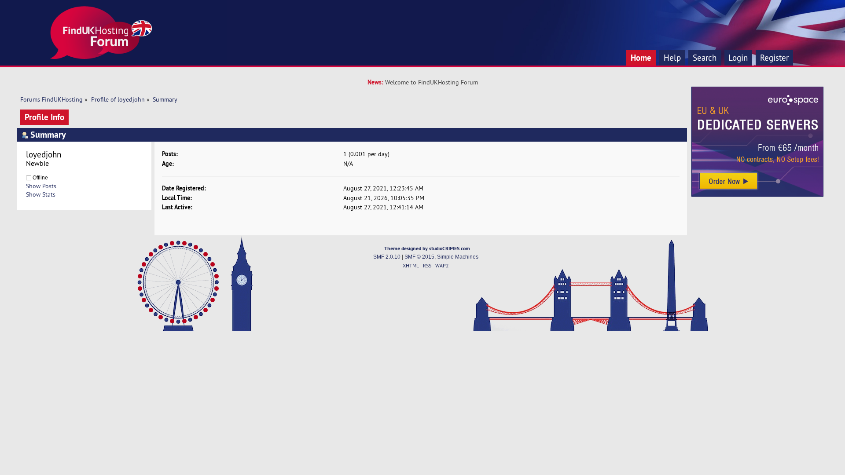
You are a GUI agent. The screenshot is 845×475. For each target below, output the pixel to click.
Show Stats (40, 194)
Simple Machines (457, 256)
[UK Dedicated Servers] (757, 194)
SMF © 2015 (419, 256)
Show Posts (41, 186)
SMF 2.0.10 (386, 256)
